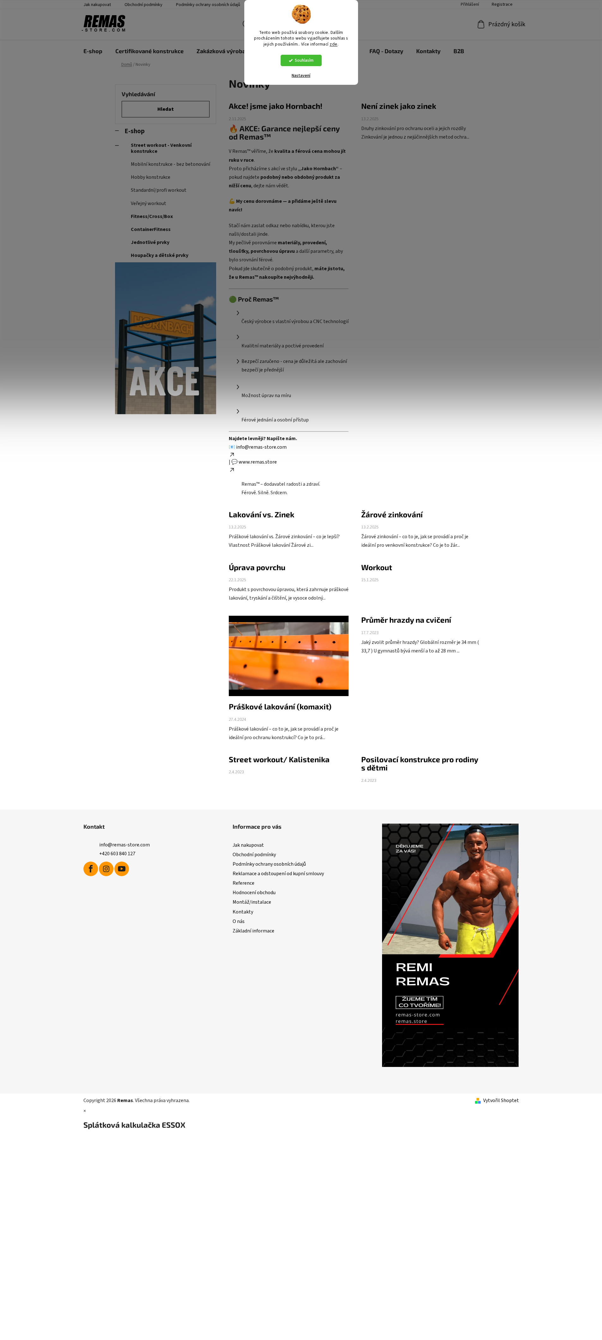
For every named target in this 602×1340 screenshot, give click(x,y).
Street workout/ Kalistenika (279, 759)
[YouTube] (121, 869)
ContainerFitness (151, 229)
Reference (243, 883)
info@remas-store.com (124, 844)
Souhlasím (304, 60)
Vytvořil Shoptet (501, 1100)
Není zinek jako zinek (398, 105)
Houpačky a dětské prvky (159, 255)
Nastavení (301, 75)
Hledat (165, 109)
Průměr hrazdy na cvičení (406, 619)
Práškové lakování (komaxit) (280, 706)
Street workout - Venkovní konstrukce (161, 148)
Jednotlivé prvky (150, 242)
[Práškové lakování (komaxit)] (289, 659)
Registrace (502, 4)
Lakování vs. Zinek (261, 514)
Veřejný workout (148, 203)
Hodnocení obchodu (254, 892)
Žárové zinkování (392, 514)
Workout (376, 567)
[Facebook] (90, 869)
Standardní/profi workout (158, 190)
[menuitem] (93, 51)
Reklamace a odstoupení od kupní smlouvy (278, 873)
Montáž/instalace (252, 902)
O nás (239, 921)
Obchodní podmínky (143, 5)
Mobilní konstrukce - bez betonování (170, 164)
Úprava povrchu (257, 567)
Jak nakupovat (97, 5)
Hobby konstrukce (150, 177)
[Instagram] (106, 869)
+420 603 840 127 (117, 853)
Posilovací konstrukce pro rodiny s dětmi (419, 763)
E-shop (135, 131)
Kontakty (243, 911)
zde (333, 44)
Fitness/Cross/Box (152, 216)
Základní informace (253, 930)
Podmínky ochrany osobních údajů (208, 5)
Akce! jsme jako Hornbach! (275, 105)
